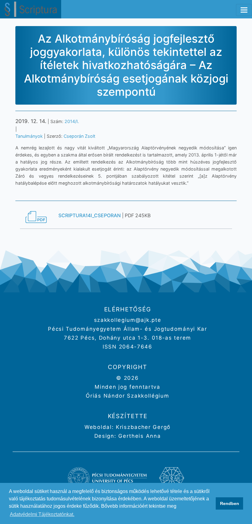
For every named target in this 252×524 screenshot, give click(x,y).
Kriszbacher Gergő (142, 427)
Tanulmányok (29, 136)
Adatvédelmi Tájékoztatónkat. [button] (42, 514)
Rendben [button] (229, 503)
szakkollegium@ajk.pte (127, 320)
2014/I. (72, 121)
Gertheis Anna (138, 436)
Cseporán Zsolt (79, 136)
